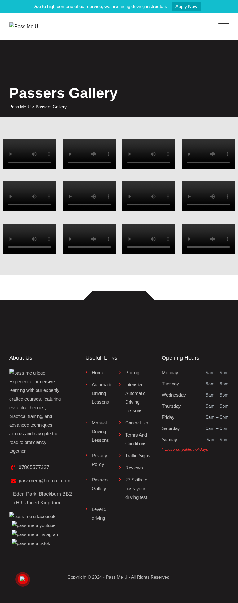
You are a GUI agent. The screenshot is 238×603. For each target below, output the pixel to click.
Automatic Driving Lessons (102, 393)
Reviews (134, 467)
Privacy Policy (99, 460)
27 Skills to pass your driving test (136, 488)
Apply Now (186, 6)
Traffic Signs (137, 455)
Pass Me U (116, 576)
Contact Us (136, 422)
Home (98, 372)
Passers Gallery (100, 484)
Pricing (132, 372)
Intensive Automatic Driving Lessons (135, 397)
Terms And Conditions (136, 439)
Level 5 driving (99, 514)
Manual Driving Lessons (100, 431)
